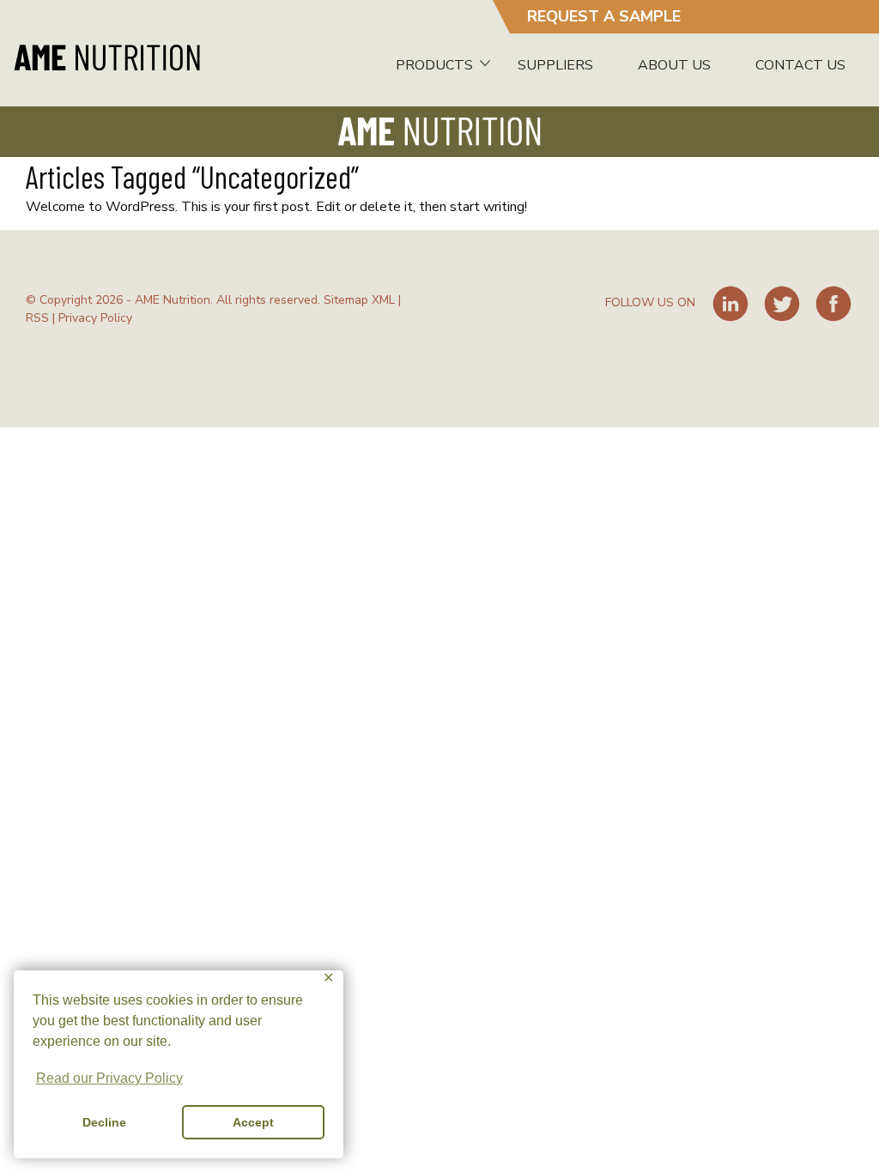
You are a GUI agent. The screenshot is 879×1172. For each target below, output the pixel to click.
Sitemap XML (359, 300)
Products (434, 65)
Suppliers (555, 65)
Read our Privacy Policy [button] (109, 1078)
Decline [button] (104, 1122)
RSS (37, 318)
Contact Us (800, 65)
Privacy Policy (95, 318)
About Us (674, 65)
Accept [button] (253, 1122)
